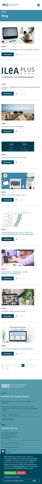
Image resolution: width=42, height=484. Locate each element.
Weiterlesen (8, 54)
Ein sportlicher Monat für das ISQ (13, 157)
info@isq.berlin (6, 452)
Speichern (21, 473)
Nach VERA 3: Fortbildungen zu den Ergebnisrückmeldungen (14, 273)
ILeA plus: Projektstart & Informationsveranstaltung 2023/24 (20, 88)
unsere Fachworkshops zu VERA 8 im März (17, 349)
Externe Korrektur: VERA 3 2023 (13, 195)
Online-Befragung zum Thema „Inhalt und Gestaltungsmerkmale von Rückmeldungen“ (17, 233)
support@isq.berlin (7, 419)
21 (3, 368)
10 (31, 365)
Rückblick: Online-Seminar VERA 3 (13, 311)
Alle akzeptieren (10, 473)
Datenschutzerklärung (20, 466)
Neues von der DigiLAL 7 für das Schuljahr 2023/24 (20, 49)
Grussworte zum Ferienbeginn (12, 126)
